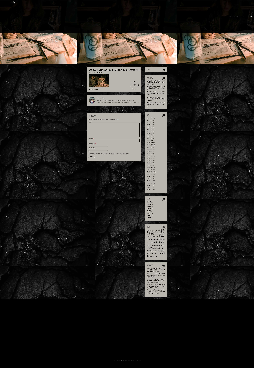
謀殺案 (149, 248)
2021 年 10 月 (150, 144)
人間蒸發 (152, 230)
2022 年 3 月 (150, 133)
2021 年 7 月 (150, 151)
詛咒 (163, 245)
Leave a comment (94, 89)
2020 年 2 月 (150, 189)
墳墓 (151, 232)
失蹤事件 (158, 232)
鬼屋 (160, 253)
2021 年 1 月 (150, 165)
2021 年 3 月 (150, 160)
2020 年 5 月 (150, 183)
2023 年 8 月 (150, 120)
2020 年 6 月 (150, 180)
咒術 (149, 232)
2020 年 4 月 (150, 185)
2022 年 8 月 (150, 122)
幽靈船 (148, 234)
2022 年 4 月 (150, 131)
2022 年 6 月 (150, 127)
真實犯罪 (151, 239)
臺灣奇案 (157, 242)
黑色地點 (151, 256)
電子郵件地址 (92, 143)
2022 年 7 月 (150, 124)
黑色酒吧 (16, 2)
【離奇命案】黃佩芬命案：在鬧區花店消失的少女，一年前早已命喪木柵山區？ (156, 270)
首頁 (230, 16)
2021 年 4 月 (150, 158)
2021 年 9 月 (150, 147)
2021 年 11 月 (150, 142)
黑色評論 (149, 217)
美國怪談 (161, 239)
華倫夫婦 (160, 245)
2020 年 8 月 (150, 176)
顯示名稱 (91, 138)
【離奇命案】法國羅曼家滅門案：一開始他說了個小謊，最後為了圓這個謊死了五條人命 (156, 99)
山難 (164, 232)
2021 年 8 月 (150, 149)
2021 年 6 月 (150, 153)
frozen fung (100, 72)
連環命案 (154, 248)
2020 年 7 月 (150, 178)
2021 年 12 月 (150, 140)
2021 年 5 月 (150, 156)
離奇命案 (149, 213)
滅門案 (155, 236)
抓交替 (156, 234)
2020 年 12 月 (150, 167)
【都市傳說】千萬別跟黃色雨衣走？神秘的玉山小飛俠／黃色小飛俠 (156, 275)
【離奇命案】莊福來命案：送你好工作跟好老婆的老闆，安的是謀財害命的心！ (156, 104)
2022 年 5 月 (150, 129)
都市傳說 (149, 211)
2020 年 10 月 (150, 171)
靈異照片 (150, 253)
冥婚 (155, 230)
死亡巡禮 (152, 236)
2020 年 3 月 (150, 187)
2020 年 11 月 (150, 169)
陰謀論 (153, 251)
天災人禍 (149, 202)
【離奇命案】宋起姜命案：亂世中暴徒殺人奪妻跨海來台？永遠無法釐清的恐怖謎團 (156, 93)
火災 (157, 236)
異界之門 (250, 16)
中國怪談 (149, 230)
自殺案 (148, 242)
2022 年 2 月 (150, 136)
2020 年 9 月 (150, 174)
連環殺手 (149, 208)
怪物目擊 (149, 206)
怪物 (150, 234)
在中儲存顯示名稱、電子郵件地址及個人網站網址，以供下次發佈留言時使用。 (109, 153)
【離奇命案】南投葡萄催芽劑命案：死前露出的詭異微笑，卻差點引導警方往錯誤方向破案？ (156, 82)
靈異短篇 (155, 253)
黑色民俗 (155, 256)
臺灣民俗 (152, 245)
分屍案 (157, 230)
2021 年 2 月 (150, 162)
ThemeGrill (138, 360)
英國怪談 (156, 245)
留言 (90, 122)
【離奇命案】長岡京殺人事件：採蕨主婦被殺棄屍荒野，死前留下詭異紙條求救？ (156, 281)
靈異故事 (149, 215)
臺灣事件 (152, 242)
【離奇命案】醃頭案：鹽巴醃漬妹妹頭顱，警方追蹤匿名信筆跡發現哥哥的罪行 (156, 88)
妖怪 (161, 232)
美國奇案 (156, 239)
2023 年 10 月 (150, 118)
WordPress (124, 360)
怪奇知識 (149, 204)
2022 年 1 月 (150, 138)
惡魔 (153, 234)
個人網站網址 (92, 148)
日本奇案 (159, 234)
